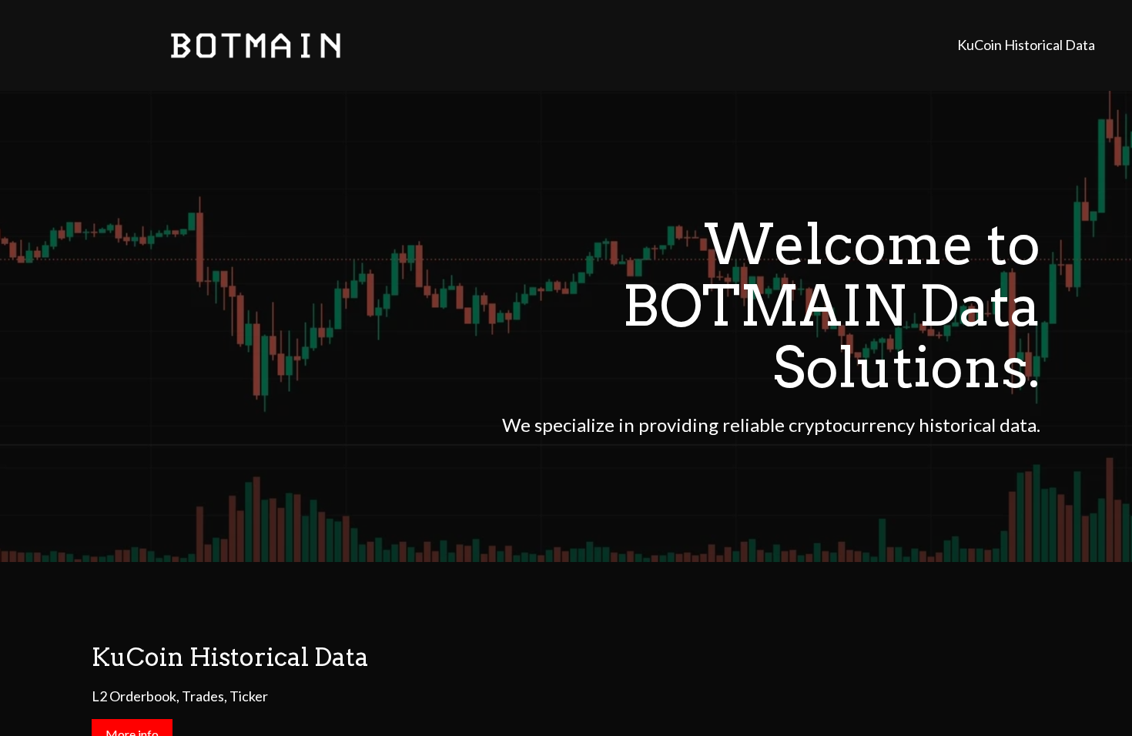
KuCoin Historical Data (1026, 44)
